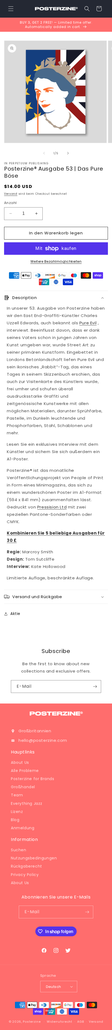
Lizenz (17, 811)
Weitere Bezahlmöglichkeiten (56, 261)
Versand (10, 194)
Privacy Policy (25, 874)
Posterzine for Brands (32, 778)
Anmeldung (22, 828)
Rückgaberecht (26, 866)
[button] (11, 9)
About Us (20, 762)
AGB (80, 1021)
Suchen (18, 850)
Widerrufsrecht (59, 1021)
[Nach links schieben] (44, 153)
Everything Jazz (26, 803)
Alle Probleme (25, 770)
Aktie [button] (15, 613)
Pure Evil (88, 323)
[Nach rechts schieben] (68, 153)
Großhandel (23, 787)
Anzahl (10, 202)
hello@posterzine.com (42, 740)
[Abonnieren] (95, 686)
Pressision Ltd (52, 507)
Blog (15, 819)
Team (17, 795)
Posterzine (32, 1021)
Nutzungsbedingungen (34, 858)
